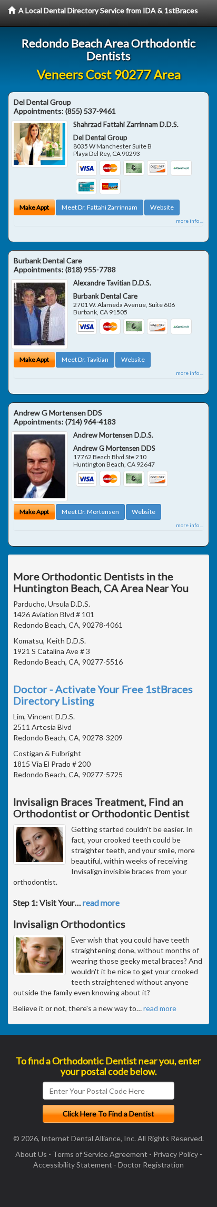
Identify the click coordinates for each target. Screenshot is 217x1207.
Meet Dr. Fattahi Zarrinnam (99, 207)
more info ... (189, 220)
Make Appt (34, 207)
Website (162, 207)
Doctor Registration (151, 1164)
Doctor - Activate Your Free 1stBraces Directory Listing (103, 694)
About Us (31, 1154)
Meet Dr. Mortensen (90, 512)
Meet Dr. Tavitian (85, 359)
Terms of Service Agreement (100, 1154)
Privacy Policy (175, 1154)
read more (101, 902)
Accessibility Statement (72, 1164)
